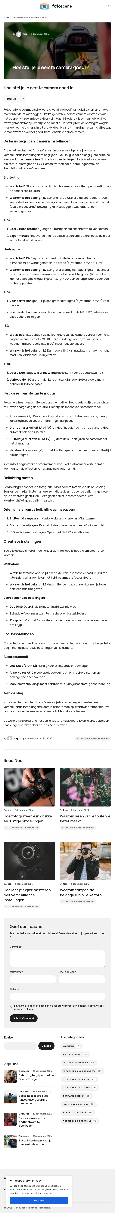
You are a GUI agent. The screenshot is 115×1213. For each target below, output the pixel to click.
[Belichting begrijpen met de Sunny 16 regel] (10, 1076)
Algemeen (71, 1046)
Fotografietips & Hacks (79, 1087)
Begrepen (39, 1200)
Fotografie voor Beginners (93, 738)
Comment (16, 946)
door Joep (24, 1070)
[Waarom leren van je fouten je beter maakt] (85, 787)
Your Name (16, 972)
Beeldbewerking (75, 1054)
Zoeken (9, 1037)
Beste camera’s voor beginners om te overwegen (32, 1121)
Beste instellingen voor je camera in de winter (35, 1142)
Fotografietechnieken (79, 1079)
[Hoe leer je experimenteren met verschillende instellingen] (29, 861)
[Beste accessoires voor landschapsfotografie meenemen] (10, 1096)
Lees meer (47, 1193)
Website (14, 989)
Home (6, 17)
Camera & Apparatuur (78, 1062)
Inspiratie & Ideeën (76, 1096)
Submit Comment (23, 1018)
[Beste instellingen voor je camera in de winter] (10, 1141)
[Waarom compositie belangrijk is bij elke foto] (85, 861)
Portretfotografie (77, 1112)
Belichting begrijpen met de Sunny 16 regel (36, 1077)
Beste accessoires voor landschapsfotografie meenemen (34, 1099)
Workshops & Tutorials (79, 1121)
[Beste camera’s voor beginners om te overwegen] (10, 1119)
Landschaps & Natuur (78, 1104)
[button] (5, 6)
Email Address (67, 972)
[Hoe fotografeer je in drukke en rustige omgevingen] (29, 787)
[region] (39, 1191)
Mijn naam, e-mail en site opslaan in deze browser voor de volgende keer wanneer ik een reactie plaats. (58, 1007)
